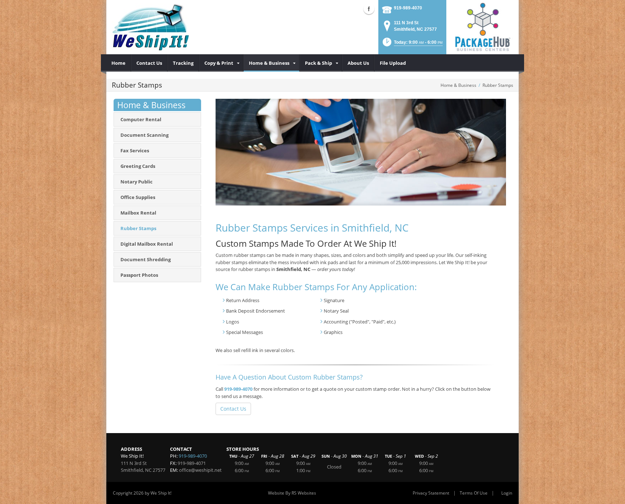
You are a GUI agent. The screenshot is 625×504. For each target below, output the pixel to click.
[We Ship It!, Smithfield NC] (151, 27)
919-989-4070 (408, 7)
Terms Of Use (474, 493)
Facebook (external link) (368, 8)
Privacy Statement (431, 493)
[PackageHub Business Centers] (482, 26)
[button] (412, 44)
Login (506, 493)
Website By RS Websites (292, 493)
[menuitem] (118, 63)
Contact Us (233, 408)
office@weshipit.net (200, 470)
